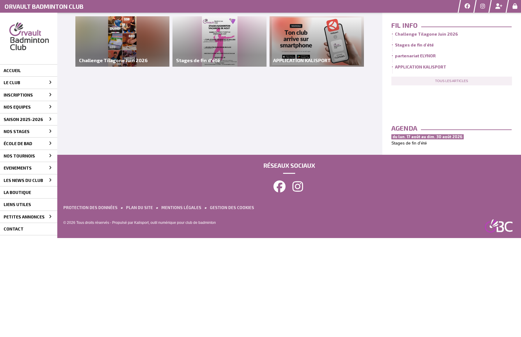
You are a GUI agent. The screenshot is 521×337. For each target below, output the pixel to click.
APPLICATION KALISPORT (420, 66)
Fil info (404, 25)
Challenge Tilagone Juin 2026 (426, 34)
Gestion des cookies (232, 207)
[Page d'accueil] (29, 38)
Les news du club (23, 180)
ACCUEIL (12, 70)
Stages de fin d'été (414, 44)
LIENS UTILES (17, 204)
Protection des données (90, 207)
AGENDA (404, 128)
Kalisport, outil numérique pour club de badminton (175, 223)
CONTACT (14, 228)
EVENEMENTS (18, 167)
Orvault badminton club (44, 6)
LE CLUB (12, 82)
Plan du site (139, 207)
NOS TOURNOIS (19, 155)
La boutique (17, 192)
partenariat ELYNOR (415, 55)
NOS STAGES (17, 131)
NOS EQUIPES (17, 107)
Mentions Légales (181, 207)
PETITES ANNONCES (24, 216)
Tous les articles (451, 81)
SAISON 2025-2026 (23, 119)
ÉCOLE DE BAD (18, 143)
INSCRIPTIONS (18, 94)
